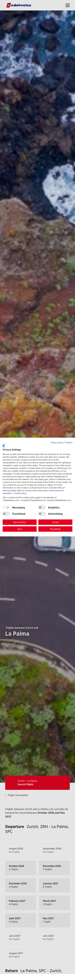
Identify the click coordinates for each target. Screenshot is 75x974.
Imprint (69, 442)
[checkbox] (41, 507)
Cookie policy (20, 493)
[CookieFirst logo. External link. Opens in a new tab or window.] (4, 445)
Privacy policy (57, 442)
